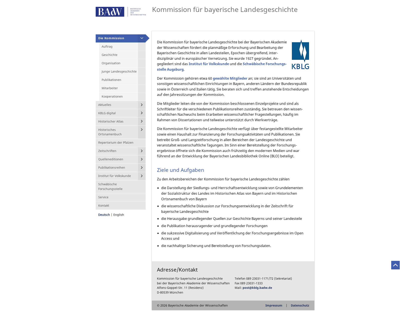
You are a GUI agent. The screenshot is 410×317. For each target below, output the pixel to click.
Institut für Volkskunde (209, 63)
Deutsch (104, 215)
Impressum (273, 305)
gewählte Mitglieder (230, 78)
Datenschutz (300, 305)
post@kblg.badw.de (257, 288)
